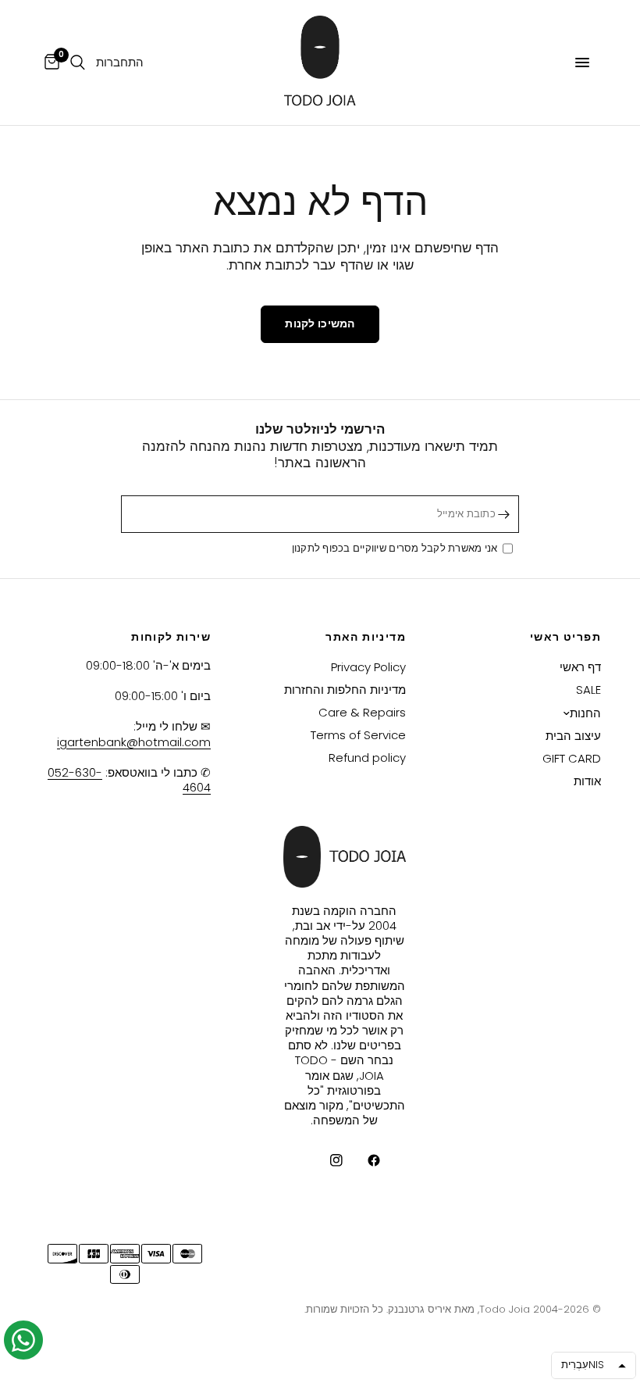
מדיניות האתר (365, 636)
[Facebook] (363, 1160)
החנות (585, 713)
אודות (587, 781)
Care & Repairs (362, 712)
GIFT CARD (571, 758)
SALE (588, 689)
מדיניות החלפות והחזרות (345, 689)
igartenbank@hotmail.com (134, 742)
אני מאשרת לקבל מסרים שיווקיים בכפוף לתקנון (397, 549)
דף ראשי (580, 667)
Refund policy (367, 757)
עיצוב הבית (573, 735)
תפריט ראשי (565, 636)
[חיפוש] (78, 62)
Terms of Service (358, 735)
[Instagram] (325, 1160)
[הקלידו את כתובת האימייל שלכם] (503, 514)
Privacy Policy (368, 667)
